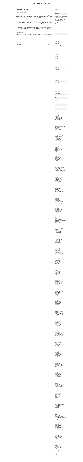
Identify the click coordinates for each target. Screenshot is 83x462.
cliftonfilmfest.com (57, 180)
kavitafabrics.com (57, 319)
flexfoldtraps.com (57, 373)
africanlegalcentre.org (58, 272)
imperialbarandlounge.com (58, 181)
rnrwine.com (56, 440)
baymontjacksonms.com (58, 308)
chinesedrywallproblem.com (59, 314)
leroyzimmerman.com (58, 437)
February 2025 (57, 65)
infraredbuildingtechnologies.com (59, 167)
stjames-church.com (58, 278)
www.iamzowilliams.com (58, 403)
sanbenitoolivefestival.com (59, 244)
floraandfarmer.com (58, 171)
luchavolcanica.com (57, 320)
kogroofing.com (57, 147)
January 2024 (57, 93)
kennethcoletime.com (58, 289)
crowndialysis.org (57, 215)
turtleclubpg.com (57, 323)
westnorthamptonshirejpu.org (59, 155)
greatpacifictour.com (58, 324)
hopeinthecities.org (57, 240)
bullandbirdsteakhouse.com (59, 385)
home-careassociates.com (41, 3)
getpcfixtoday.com (57, 140)
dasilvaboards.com (57, 258)
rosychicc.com (57, 237)
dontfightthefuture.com (58, 177)
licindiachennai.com (57, 114)
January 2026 (57, 41)
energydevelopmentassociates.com (60, 170)
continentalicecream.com (58, 263)
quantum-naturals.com (58, 421)
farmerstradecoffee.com (58, 355)
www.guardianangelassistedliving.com (60, 417)
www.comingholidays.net (58, 248)
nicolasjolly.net (57, 270)
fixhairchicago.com (57, 337)
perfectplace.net (57, 227)
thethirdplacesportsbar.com (59, 409)
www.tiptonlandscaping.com (59, 390)
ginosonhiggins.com (58, 305)
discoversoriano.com (58, 246)
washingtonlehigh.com (58, 393)
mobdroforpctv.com (58, 242)
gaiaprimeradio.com (58, 296)
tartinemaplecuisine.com (58, 292)
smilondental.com (57, 206)
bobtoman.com (57, 145)
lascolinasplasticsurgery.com (59, 386)
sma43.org (56, 388)
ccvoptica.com (57, 392)
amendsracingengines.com (58, 374)
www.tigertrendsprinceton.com (59, 367)
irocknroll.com (57, 184)
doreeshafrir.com (57, 280)
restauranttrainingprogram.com (59, 216)
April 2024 (56, 86)
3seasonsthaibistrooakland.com (59, 228)
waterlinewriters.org (58, 351)
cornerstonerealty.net (58, 401)
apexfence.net (57, 454)
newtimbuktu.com (57, 123)
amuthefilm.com (57, 268)
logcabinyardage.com (58, 356)
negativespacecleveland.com (59, 311)
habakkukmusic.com (58, 361)
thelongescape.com (58, 298)
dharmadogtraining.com (58, 446)
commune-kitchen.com (58, 267)
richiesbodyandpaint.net (58, 113)
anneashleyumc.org (57, 377)
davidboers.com (57, 357)
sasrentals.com (57, 208)
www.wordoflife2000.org (58, 185)
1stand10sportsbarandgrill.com (59, 203)
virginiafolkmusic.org (58, 221)
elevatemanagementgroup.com (59, 436)
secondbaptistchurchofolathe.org (59, 443)
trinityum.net (57, 407)
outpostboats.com (57, 238)
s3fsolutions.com (57, 172)
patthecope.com (57, 339)
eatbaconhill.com (57, 125)
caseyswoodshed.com (58, 336)
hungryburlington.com (58, 290)
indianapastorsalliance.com (59, 334)
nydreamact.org (57, 137)
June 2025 (56, 56)
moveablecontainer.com (58, 159)
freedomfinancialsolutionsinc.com (59, 372)
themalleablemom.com (58, 288)
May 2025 (56, 58)
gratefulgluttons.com (58, 241)
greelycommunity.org (58, 274)
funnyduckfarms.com (58, 434)
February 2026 (57, 39)
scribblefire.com (57, 229)
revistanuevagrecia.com (58, 277)
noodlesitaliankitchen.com (58, 136)
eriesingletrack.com (57, 196)
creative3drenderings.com (58, 354)
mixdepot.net (57, 399)
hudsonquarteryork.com (58, 413)
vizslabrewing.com (57, 192)
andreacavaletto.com (58, 232)
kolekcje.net (56, 224)
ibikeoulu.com (57, 284)
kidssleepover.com (57, 127)
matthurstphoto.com (58, 425)
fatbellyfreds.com (57, 411)
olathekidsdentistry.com (58, 200)
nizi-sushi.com (57, 294)
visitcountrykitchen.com (58, 302)
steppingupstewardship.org (59, 391)
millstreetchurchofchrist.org (59, 429)
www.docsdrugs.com (58, 381)
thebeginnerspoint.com (58, 247)
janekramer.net (57, 293)
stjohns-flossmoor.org (58, 316)
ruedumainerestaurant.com (59, 275)
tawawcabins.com (57, 187)
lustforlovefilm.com (57, 269)
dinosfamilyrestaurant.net (58, 166)
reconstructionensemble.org (59, 318)
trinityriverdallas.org (58, 226)
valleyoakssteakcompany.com (59, 335)
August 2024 (57, 78)
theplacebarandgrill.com (58, 330)
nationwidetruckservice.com (59, 322)
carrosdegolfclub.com (58, 169)
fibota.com (56, 414)
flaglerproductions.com (58, 261)
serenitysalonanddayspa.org (59, 118)
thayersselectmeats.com (58, 347)
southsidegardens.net (58, 406)
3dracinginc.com (57, 251)
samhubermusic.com (58, 453)
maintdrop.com (57, 144)
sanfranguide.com (57, 249)
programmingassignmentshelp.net (60, 126)
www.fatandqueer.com (58, 376)
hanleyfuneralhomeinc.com (59, 201)
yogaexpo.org (57, 230)
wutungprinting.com (58, 306)
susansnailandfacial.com (58, 365)
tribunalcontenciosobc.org (58, 256)
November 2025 (57, 45)
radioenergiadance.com (58, 149)
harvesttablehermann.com (58, 168)
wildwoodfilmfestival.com (58, 154)
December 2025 (57, 43)
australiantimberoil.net (58, 165)
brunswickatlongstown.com (59, 291)
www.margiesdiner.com (58, 382)
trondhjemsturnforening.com (59, 418)
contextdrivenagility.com (58, 283)
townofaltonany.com (58, 309)
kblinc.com (56, 195)
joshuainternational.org (58, 364)
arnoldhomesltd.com (58, 178)
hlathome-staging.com (58, 212)
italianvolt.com (57, 190)
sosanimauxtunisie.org (58, 146)
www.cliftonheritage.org (58, 387)
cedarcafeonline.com (58, 119)
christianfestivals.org (58, 301)
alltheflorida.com (57, 426)
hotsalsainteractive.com (58, 117)
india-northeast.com (58, 175)
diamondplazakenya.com (58, 419)
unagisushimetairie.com (58, 138)
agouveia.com (57, 442)
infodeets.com (57, 116)
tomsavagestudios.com (58, 219)
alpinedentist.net (57, 148)
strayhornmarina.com (58, 260)
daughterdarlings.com (58, 115)
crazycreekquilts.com (58, 264)
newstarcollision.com (58, 207)
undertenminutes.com (58, 121)
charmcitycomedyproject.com (59, 281)
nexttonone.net (57, 362)
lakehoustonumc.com (58, 360)
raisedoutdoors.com (58, 182)
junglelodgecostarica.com (58, 300)
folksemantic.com (57, 188)
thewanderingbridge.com (58, 287)
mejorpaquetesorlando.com (59, 202)
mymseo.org (57, 444)
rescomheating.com (58, 449)
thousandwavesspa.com (58, 326)
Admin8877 (25, 12)
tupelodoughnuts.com (58, 199)
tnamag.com (57, 345)
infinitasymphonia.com (58, 271)
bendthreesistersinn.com (58, 315)
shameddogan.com (57, 352)
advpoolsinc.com (57, 332)
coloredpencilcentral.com (58, 179)
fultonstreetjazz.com (58, 157)
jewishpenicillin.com (57, 218)
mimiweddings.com (57, 450)
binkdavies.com (57, 265)
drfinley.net (56, 438)
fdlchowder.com (57, 383)
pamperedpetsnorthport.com (59, 197)
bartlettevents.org (57, 158)
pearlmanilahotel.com (58, 143)
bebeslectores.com (57, 164)
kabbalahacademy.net (58, 205)
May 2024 (56, 84)
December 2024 (57, 69)
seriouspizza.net (57, 341)
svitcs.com (56, 340)
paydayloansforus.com (58, 129)
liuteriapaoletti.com (57, 312)
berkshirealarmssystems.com (59, 191)
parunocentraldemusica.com (59, 416)
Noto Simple (42, 460)
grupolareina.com (57, 160)
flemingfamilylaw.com (58, 439)
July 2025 (56, 54)
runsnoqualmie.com (58, 380)
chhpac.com (56, 445)
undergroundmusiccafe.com (59, 452)
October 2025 (57, 47)
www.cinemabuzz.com (58, 398)
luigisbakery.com (57, 394)
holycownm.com (57, 321)
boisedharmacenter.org (58, 234)
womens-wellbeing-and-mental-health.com (61, 220)
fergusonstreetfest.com (58, 423)
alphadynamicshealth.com (58, 431)
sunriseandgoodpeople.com (59, 313)
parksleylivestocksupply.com (59, 233)
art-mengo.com (57, 295)
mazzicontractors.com (58, 408)
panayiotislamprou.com (58, 151)
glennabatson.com (57, 259)
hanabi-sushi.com (57, 395)
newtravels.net (57, 128)
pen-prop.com (57, 366)
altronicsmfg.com (57, 124)
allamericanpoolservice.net (58, 217)
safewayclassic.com (58, 131)
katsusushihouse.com (58, 273)
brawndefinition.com (58, 262)
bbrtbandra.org (57, 141)
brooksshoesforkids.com (58, 346)
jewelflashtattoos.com (58, 139)
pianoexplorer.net (57, 405)
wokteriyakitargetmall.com (59, 213)
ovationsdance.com (58, 222)
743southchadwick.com (58, 174)
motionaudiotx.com (58, 447)
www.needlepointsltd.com (58, 384)
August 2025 (57, 52)
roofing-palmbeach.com (58, 176)
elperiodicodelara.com (58, 112)
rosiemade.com (57, 198)
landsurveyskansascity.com (59, 378)
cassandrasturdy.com (58, 243)
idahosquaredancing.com (58, 186)
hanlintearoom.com (58, 433)
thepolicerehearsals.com (58, 254)
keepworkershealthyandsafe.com (59, 135)
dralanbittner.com (57, 193)
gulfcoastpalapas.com (58, 349)
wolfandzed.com (57, 396)
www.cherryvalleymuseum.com (59, 161)
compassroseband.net (58, 342)
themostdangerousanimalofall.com (60, 253)
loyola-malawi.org (57, 236)
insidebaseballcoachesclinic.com (59, 427)
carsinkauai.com (57, 428)
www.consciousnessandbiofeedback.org (60, 402)
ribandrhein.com (57, 223)
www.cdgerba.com (57, 415)
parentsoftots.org (57, 353)
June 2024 (56, 82)
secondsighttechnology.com (59, 209)
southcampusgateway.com (59, 152)
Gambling (19, 41)
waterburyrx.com (57, 331)
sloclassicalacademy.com (58, 257)
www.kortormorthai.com (58, 375)
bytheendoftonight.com (58, 239)
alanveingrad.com (57, 304)
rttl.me (56, 448)
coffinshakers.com (57, 285)
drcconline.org (57, 329)
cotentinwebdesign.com (58, 162)
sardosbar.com (57, 189)
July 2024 (56, 80)
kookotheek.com (57, 150)
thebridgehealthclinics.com (58, 350)
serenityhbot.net (57, 363)
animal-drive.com (57, 344)
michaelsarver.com (57, 210)
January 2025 (57, 67)
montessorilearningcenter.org (59, 422)
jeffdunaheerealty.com (58, 370)
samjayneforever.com (58, 424)
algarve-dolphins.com (58, 303)
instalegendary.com (57, 134)
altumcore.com (57, 343)
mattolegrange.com (58, 299)
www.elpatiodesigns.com (58, 412)
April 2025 (56, 60)
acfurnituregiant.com (58, 120)
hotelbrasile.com (57, 156)
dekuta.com (56, 397)
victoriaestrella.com (58, 325)
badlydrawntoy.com (57, 359)
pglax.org (56, 310)
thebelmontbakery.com (58, 130)
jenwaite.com (57, 435)
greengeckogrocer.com (58, 211)
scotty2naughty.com (58, 279)
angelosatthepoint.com (58, 333)
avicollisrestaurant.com (58, 328)
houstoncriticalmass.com (58, 252)
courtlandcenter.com (58, 327)
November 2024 (57, 71)
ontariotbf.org (57, 133)
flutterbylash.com (57, 432)
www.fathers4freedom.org (58, 368)
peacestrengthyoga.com (58, 371)
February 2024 (57, 91)
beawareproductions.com (58, 282)
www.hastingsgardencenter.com (59, 404)
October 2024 (57, 73)
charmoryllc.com (57, 250)
